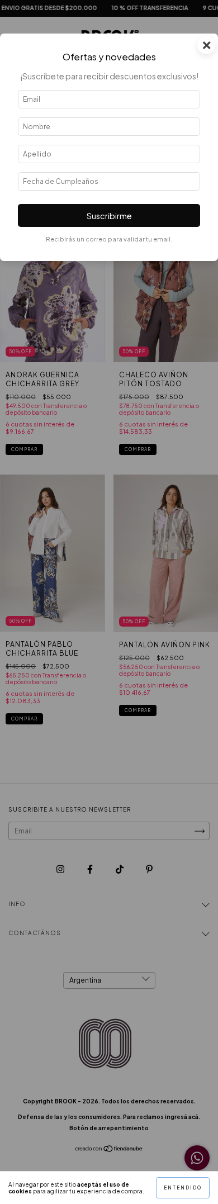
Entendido (183, 1188)
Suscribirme (109, 216)
